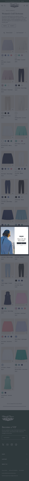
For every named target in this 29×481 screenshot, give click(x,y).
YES (21, 243)
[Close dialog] (27, 227)
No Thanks (21, 245)
